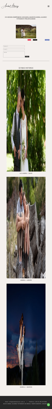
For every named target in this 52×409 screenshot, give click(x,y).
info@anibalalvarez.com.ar (17, 401)
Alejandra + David (26, 173)
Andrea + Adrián (26, 280)
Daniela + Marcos (26, 387)
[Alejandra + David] (26, 121)
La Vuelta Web (43, 408)
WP (47, 408)
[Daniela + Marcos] (26, 334)
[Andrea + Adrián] (26, 227)
